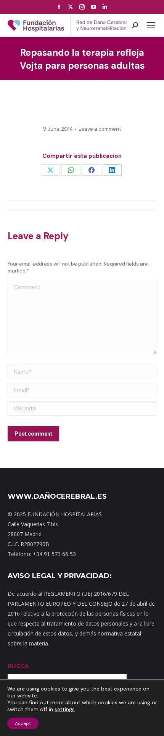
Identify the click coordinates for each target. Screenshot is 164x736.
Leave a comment (100, 129)
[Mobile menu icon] (151, 25)
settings (65, 709)
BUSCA (18, 666)
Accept (23, 723)
